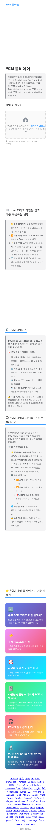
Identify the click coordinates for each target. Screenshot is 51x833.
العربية (30, 785)
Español (35, 778)
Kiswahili (20, 824)
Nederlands (13, 791)
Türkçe (23, 791)
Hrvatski (17, 804)
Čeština (19, 798)
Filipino (40, 807)
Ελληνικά (39, 798)
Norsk (19, 794)
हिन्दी (44, 788)
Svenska (10, 794)
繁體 (27, 778)
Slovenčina (32, 801)
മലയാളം (33, 820)
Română (28, 798)
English (14, 778)
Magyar (10, 801)
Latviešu (24, 807)
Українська (20, 801)
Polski (41, 791)
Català (41, 810)
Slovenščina (12, 807)
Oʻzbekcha (24, 813)
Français (22, 781)
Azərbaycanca (20, 810)
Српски (33, 810)
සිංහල (42, 820)
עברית (42, 794)
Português (11, 781)
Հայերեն (20, 816)
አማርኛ (9, 810)
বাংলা (35, 791)
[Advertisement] (25, 37)
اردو (30, 791)
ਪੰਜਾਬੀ (18, 820)
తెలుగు (41, 816)
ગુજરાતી (10, 820)
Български (27, 804)
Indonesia (10, 788)
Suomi (10, 798)
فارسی (37, 788)
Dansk (35, 794)
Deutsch (32, 781)
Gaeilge (10, 816)
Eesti (32, 807)
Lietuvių (39, 804)
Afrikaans (30, 824)
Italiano (38, 785)
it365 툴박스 (12, 4)
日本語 (40, 781)
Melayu (27, 794)
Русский (21, 785)
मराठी (34, 816)
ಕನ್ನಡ (24, 820)
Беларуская (37, 813)
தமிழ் (28, 816)
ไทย (19, 788)
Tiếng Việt (27, 788)
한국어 (12, 785)
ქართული (12, 813)
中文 (21, 778)
